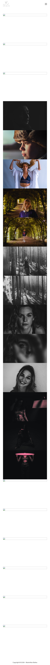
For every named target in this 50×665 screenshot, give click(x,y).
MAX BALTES (6, 6)
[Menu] (46, 4)
